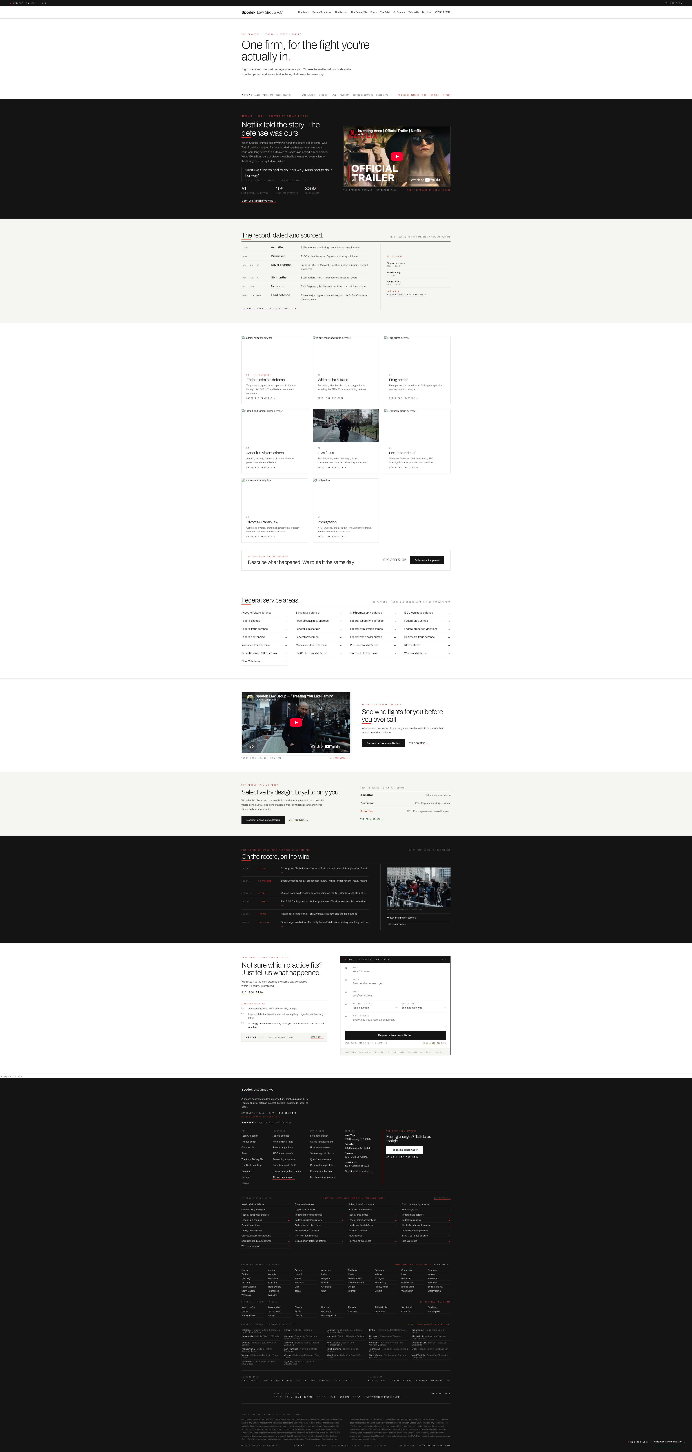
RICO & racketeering (283, 1153)
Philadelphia (381, 1307)
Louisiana (273, 1278)
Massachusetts (355, 1278)
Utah (323, 1291)
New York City (248, 1307)
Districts (426, 12)
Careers (245, 1183)
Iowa (403, 1274)
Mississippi (433, 1278)
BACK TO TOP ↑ (441, 1393)
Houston (325, 1307)
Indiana (378, 1274)
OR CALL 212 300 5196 (434, 1043)
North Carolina (248, 1287)
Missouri (245, 1283)
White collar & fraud (282, 1141)
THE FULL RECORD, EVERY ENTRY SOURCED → (268, 308)
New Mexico (407, 1283)
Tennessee (273, 1291)
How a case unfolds (320, 1147)
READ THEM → (317, 1037)
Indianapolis (434, 1311)
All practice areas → (283, 1177)
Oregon (351, 1287)
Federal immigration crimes (286, 1171)
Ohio (297, 1287)
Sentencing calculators (322, 1153)
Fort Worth (326, 1311)
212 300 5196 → (419, 743)
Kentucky (245, 1278)
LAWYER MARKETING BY (425, 1445)
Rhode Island (407, 1287)
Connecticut (407, 1270)
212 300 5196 (673, 3)
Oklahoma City (429, 1344)
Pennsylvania (381, 1287)
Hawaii (298, 1274)
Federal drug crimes (282, 1147)
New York (432, 1283)
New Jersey (380, 1283)
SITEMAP (299, 1445)
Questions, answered (321, 1159)
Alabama (245, 1270)
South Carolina (435, 1287)
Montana (272, 1283)
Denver (298, 1316)
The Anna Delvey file (252, 1159)
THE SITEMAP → (442, 1198)
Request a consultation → (669, 1441)
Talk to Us (413, 12)
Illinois (351, 1274)
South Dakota (248, 1291)
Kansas (431, 1274)
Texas (298, 1291)
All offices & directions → (359, 1171)
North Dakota (274, 1287)
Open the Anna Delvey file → (258, 200)
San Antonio (407, 1307)
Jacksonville (274, 1311)
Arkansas (326, 1270)
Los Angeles (274, 1307)
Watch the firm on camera (403, 917)
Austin (298, 1311)
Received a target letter (322, 1165)
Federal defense (280, 1135)
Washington (407, 1291)
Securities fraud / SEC (284, 1165)
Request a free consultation (383, 743)
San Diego (433, 1307)
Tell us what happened (427, 560)
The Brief (385, 12)
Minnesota (406, 1278)
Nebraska (299, 1283)
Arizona (298, 1270)
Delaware (432, 1270)
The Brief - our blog (251, 1165)
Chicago (299, 1307)
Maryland (326, 1278)
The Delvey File (359, 12)
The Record (341, 12)
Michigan (379, 1278)
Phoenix (352, 1307)
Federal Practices (321, 12)
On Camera (399, 12)
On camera (247, 1171)
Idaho (324, 1274)
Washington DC (329, 1316)
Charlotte (405, 1311)
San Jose (352, 1311)
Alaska (271, 1270)
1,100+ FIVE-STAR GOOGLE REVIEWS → (406, 294)
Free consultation (319, 1135)
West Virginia (434, 1291)
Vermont (352, 1291)
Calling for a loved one (321, 1141)
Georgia (272, 1274)
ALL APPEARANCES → (340, 758)
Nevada (325, 1283)
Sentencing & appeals (283, 1159)
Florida (244, 1274)
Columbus (380, 1311)
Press (374, 12)
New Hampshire (356, 1283)
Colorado (379, 1270)
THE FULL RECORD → (371, 819)
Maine (298, 1278)
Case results (248, 1147)
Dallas (244, 1311)
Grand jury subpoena (321, 1171)
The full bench (248, 1141)
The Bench (303, 12)
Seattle (271, 1316)
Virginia (378, 1291)
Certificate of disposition (322, 1177)
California (353, 1270)
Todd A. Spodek (249, 1135)
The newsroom (397, 923)
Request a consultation (404, 1149)
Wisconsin (246, 1295)
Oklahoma (326, 1287)
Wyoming (272, 1295)
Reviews (245, 1177)
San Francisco (248, 1316)
